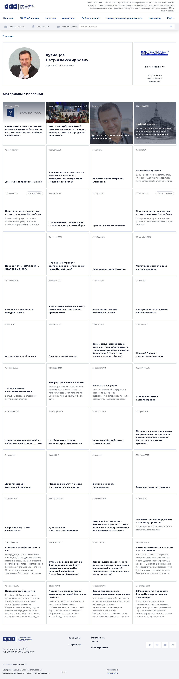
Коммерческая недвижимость (124, 18)
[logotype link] (19, 7)
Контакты (74, 638)
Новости (8, 18)
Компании (155, 18)
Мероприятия (99, 647)
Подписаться (43, 26)
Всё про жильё (90, 18)
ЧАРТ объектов (29, 18)
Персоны (8, 36)
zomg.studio (113, 673)
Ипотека (50, 18)
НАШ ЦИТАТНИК (95, 2)
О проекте (75, 644)
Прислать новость (70, 26)
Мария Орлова (168, 11)
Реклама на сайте (98, 639)
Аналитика (68, 18)
